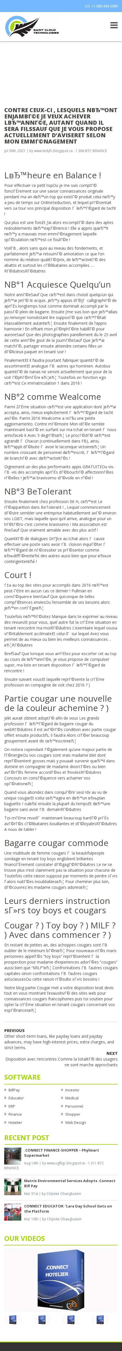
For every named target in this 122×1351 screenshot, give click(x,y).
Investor (72, 1089)
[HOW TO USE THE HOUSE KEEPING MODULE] (42, 1319)
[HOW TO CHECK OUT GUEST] (12, 1319)
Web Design (75, 1122)
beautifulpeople (90, 853)
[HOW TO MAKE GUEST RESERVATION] (61, 1279)
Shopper (72, 1114)
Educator (16, 1097)
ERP (12, 1106)
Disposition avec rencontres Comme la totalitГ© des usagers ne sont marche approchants (61, 1059)
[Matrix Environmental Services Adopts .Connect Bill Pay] (12, 1186)
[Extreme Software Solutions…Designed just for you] (32, 26)
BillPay (14, 1089)
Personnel (74, 1106)
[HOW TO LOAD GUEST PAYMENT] (100, 1319)
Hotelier (15, 1122)
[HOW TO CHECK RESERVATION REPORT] (70, 1319)
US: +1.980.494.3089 (101, 6)
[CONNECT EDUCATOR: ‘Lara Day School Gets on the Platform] (12, 1211)
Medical (72, 1097)
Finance (15, 1114)
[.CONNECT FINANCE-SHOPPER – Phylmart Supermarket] (12, 1155)
